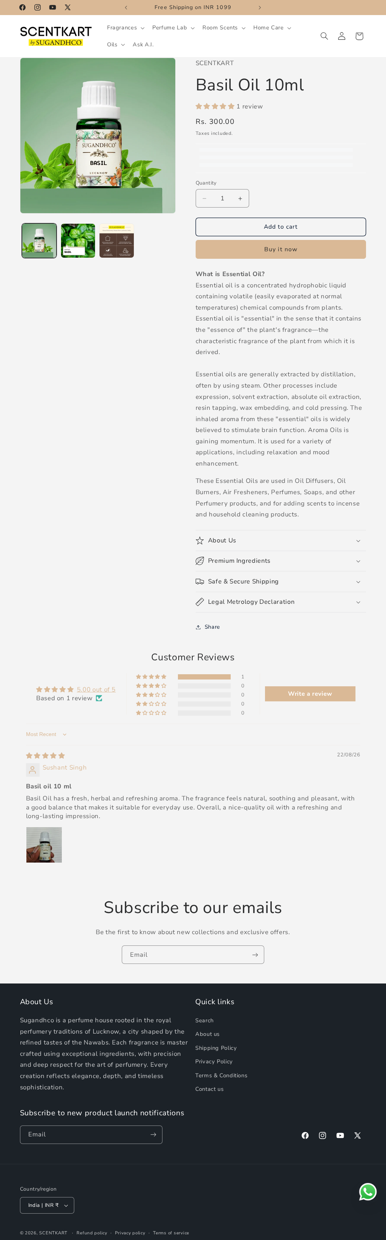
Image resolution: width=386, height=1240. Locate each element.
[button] (124, 28)
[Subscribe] (255, 954)
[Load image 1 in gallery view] (39, 240)
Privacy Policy (214, 1061)
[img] (45, 755)
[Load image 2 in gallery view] (78, 240)
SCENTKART (53, 1233)
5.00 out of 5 (96, 689)
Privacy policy (130, 1233)
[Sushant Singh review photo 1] (44, 845)
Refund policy (92, 1233)
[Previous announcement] (126, 7)
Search (204, 1020)
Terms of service (171, 1233)
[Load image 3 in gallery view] (116, 240)
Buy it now (280, 249)
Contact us (209, 1089)
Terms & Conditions (221, 1075)
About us (207, 1034)
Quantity (206, 182)
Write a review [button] (310, 694)
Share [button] (212, 627)
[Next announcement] (260, 7)
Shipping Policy (216, 1048)
